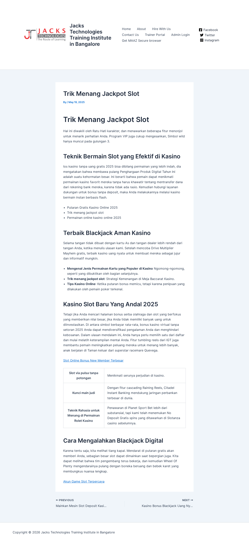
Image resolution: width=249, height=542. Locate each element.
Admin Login (180, 35)
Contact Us (130, 35)
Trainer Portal (155, 35)
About (141, 29)
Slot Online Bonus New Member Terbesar (93, 360)
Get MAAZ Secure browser (141, 40)
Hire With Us (161, 29)
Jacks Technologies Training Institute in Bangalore (90, 35)
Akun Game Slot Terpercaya (83, 481)
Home (126, 29)
